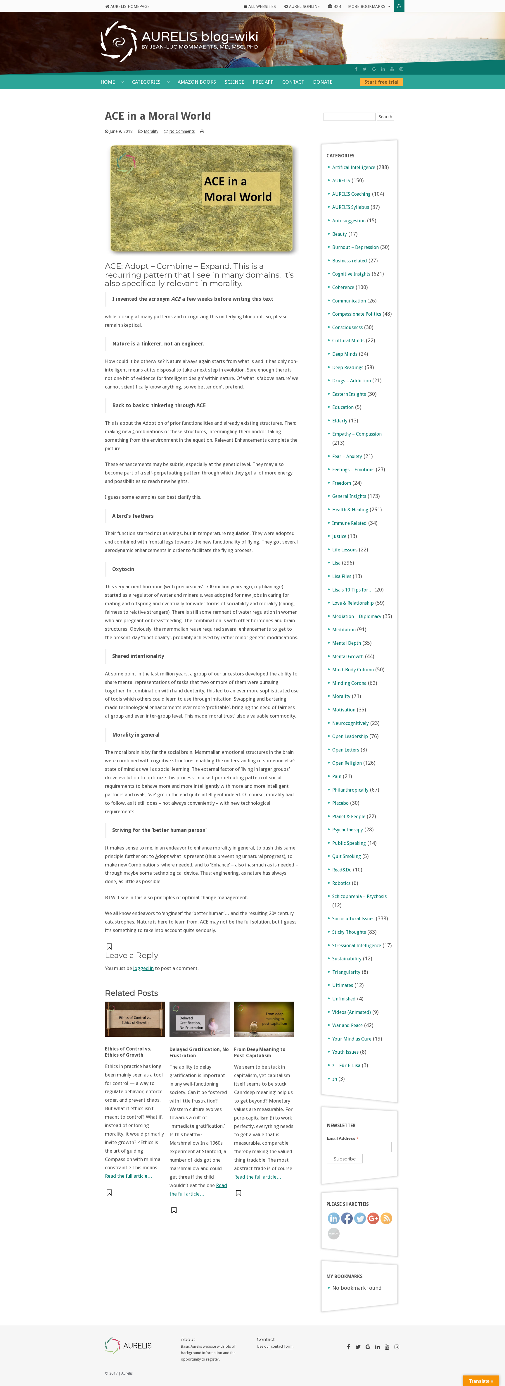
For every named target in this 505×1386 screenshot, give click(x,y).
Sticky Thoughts (349, 932)
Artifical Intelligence (353, 167)
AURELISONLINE (304, 6)
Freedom (341, 483)
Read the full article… (128, 1176)
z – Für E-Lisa (346, 1065)
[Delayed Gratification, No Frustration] (200, 1022)
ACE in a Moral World (158, 116)
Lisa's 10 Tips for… (352, 590)
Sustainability (347, 959)
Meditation (344, 629)
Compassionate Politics (356, 314)
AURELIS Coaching (351, 194)
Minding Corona (349, 683)
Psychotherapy (347, 830)
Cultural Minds (348, 340)
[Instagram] (401, 69)
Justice (339, 536)
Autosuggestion (349, 220)
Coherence (343, 287)
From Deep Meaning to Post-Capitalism (260, 1052)
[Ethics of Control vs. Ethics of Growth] (135, 1022)
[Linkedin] (383, 69)
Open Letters (345, 750)
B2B (336, 6)
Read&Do (342, 870)
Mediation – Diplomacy (356, 616)
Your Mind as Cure (351, 1039)
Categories (147, 82)
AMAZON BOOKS (197, 82)
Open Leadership (350, 736)
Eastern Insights (349, 394)
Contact (293, 82)
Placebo (340, 803)
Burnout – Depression (355, 247)
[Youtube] (392, 69)
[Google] (374, 69)
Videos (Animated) (351, 1012)
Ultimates (342, 985)
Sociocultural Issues (353, 918)
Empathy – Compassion (357, 434)
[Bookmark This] (110, 946)
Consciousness (347, 327)
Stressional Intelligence (356, 945)
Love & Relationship (353, 603)
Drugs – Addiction (351, 381)
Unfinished (344, 999)
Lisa (336, 563)
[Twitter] (365, 69)
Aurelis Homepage (129, 6)
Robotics (341, 883)
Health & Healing (350, 510)
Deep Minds (344, 354)
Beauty (339, 234)
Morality (151, 131)
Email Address (343, 1138)
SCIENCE (234, 82)
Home (108, 82)
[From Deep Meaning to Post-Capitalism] (264, 1022)
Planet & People (348, 816)
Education (343, 407)
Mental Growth (348, 656)
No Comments (182, 131)
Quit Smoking (346, 856)
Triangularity (346, 972)
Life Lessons (344, 550)
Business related (349, 261)
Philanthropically (350, 790)
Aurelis (127, 1373)
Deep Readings (347, 367)
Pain (336, 776)
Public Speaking (349, 843)
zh (334, 1079)
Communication (349, 301)
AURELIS (341, 180)
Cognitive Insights (351, 274)
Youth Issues (345, 1052)
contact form (282, 1346)
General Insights (349, 496)
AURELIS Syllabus (350, 207)
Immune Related (349, 523)
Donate (322, 82)
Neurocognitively (350, 723)
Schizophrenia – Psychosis (359, 896)
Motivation (343, 710)
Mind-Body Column (353, 670)
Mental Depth (346, 643)
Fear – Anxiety (347, 456)
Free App (263, 82)
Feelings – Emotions (353, 469)
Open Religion (347, 763)
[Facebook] (356, 69)
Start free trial (381, 82)
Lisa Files (341, 576)
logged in (143, 968)
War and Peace (347, 1025)
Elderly (339, 421)
